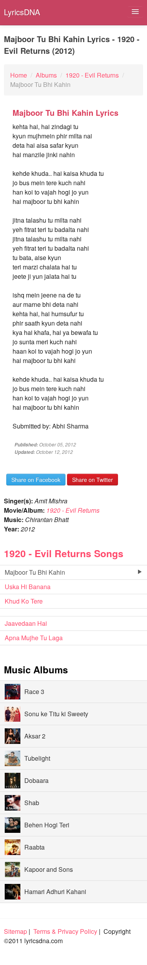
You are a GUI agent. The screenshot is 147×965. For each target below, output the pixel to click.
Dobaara (36, 780)
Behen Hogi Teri (46, 824)
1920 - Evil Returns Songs (63, 553)
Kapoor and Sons (48, 869)
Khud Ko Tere (24, 601)
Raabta (34, 847)
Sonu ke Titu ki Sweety (56, 713)
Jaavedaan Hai (26, 623)
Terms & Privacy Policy (65, 931)
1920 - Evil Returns (73, 510)
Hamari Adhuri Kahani (55, 891)
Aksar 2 (34, 735)
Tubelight (37, 758)
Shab (31, 802)
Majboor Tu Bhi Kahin (35, 572)
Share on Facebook (35, 479)
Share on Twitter (92, 479)
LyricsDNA (22, 12)
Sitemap (15, 931)
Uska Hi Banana (28, 586)
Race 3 (34, 691)
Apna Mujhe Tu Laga (34, 637)
